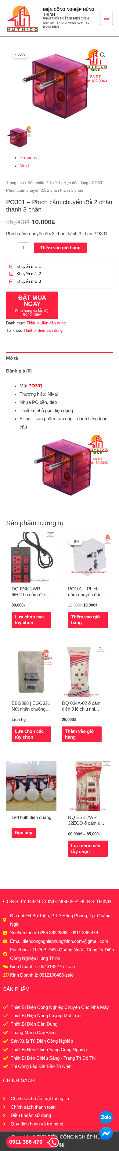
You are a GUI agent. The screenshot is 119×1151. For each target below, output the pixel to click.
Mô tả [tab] (12, 358)
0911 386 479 (25, 1142)
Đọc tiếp (23, 832)
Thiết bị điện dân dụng (68, 182)
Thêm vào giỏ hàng (60, 247)
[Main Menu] (106, 18)
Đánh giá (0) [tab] (19, 371)
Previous (28, 157)
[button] (102, 55)
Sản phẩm (36, 182)
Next (24, 165)
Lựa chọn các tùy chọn (29, 619)
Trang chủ (15, 182)
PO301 (35, 385)
